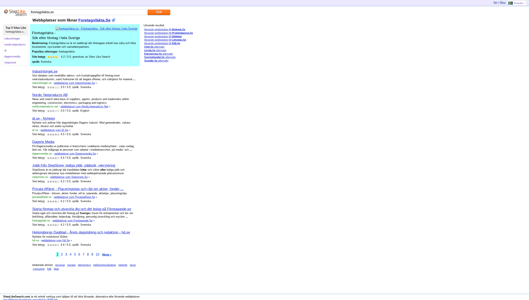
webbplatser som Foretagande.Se (72, 220)
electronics (84, 265)
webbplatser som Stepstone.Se (69, 177)
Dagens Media (43, 142)
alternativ (154, 46)
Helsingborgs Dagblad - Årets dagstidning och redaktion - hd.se (81, 232)
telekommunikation (104, 265)
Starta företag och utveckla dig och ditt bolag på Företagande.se (81, 209)
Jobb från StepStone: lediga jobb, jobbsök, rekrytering (73, 165)
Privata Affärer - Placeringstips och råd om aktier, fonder (78, 189)
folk (49, 268)
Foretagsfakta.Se (94, 20)
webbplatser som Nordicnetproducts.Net (84, 106)
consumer (39, 268)
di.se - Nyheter (43, 118)
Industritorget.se (44, 71)
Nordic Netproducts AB (50, 95)
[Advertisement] (160, 131)
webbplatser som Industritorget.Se (74, 83)
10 (97, 254)
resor (133, 265)
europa (71, 265)
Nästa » (106, 254)
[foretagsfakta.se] (96, 28)
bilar (56, 268)
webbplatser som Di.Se (54, 130)
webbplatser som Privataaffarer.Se (74, 197)
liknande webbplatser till (164, 29)
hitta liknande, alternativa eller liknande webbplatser (108, 296)
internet (122, 265)
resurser (60, 265)
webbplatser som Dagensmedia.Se (75, 153)
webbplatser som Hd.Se (55, 240)
